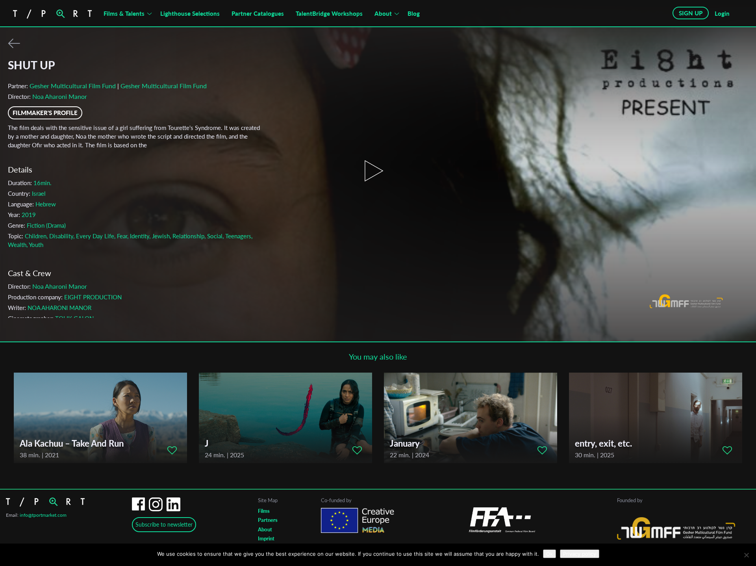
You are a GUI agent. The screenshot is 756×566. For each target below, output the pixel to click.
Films (264, 511)
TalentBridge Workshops (329, 13)
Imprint (266, 538)
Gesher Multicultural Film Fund (73, 85)
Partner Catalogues (258, 13)
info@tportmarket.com (43, 515)
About (383, 13)
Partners (268, 520)
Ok (549, 554)
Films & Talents (124, 13)
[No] (746, 555)
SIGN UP (690, 13)
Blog (414, 13)
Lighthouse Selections (190, 13)
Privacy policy (579, 554)
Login (722, 13)
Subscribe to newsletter (164, 524)
